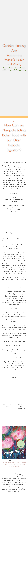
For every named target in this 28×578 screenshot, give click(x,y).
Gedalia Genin (9, 154)
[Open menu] (14, 117)
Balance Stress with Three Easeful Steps (21, 405)
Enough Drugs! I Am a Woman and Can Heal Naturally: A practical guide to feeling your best (14, 464)
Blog (14, 121)
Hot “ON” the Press (7, 404)
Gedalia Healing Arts (14, 48)
